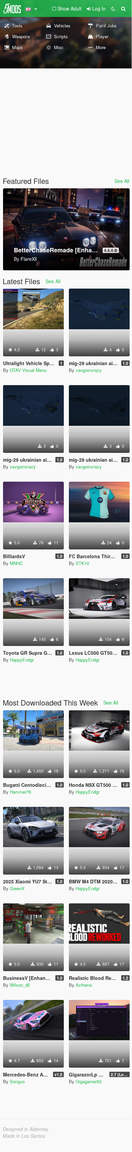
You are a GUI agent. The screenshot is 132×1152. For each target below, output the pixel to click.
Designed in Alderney (25, 1129)
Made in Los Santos (24, 1135)
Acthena (84, 985)
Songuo (17, 1081)
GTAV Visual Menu (28, 370)
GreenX (17, 888)
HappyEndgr (22, 659)
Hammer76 (20, 792)
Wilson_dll (20, 985)
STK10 (82, 563)
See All (121, 180)
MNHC (16, 563)
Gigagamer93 (89, 1081)
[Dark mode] (113, 8)
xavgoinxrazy (89, 370)
